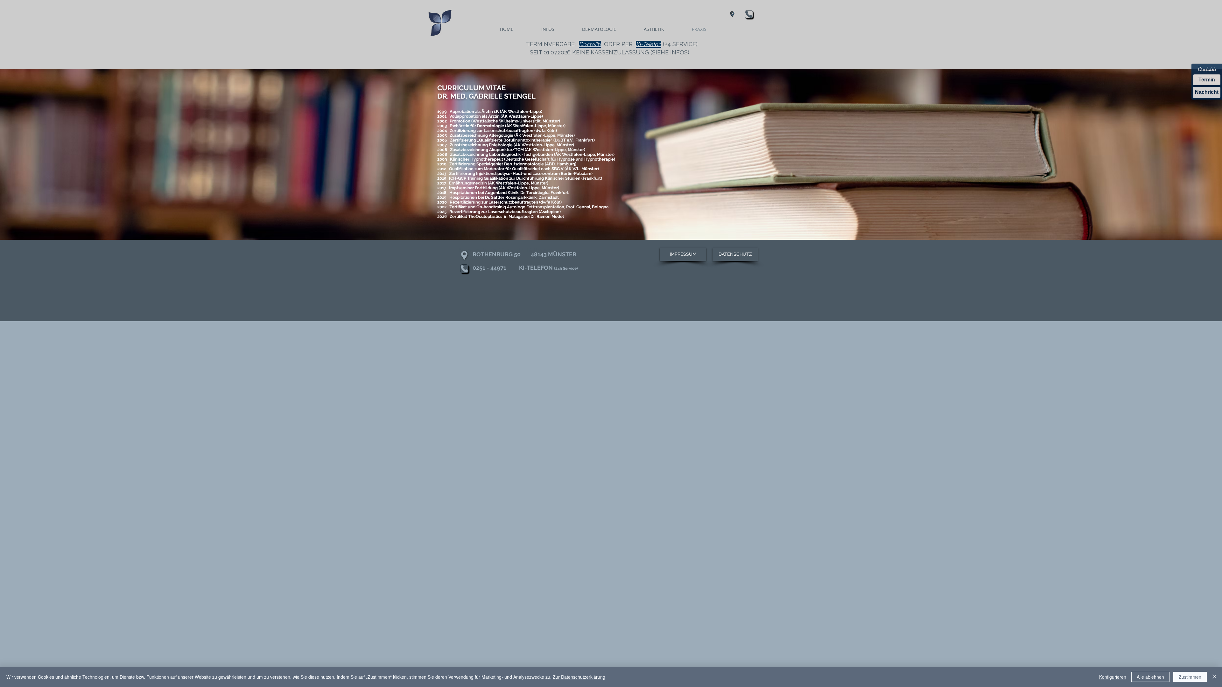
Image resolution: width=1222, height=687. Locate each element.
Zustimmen (1190, 677)
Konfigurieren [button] (1112, 677)
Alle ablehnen (1150, 677)
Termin (1206, 79)
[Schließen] (1214, 677)
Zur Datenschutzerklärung (579, 677)
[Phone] (749, 14)
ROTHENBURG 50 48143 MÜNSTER (524, 254)
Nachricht (1206, 92)
